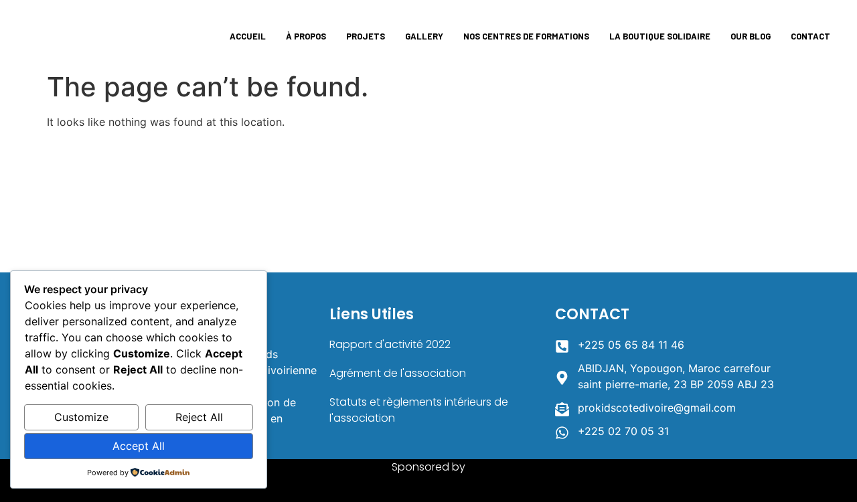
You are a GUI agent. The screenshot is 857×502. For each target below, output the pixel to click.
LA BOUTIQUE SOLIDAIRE (659, 36)
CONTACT (810, 36)
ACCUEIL (248, 36)
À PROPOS (306, 36)
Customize (81, 417)
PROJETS (365, 36)
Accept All (138, 445)
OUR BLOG (750, 36)
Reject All (199, 417)
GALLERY (424, 36)
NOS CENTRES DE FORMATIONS (526, 36)
